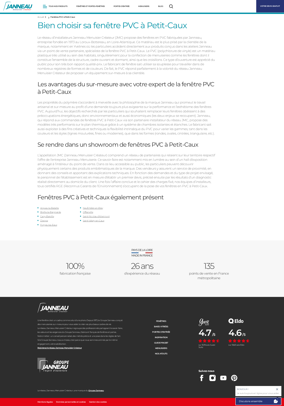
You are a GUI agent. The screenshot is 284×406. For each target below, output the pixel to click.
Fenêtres (161, 321)
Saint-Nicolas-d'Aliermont (96, 216)
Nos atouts (161, 353)
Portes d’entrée (161, 332)
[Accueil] (17, 6)
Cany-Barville (47, 216)
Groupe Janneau (96, 390)
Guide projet (161, 343)
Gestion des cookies (98, 402)
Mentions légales (45, 402)
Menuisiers (161, 348)
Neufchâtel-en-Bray (93, 208)
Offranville (88, 212)
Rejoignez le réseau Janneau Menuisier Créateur (59, 348)
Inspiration (161, 337)
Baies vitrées (161, 326)
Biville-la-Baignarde (50, 212)
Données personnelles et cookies (71, 402)
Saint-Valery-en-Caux (93, 220)
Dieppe (44, 220)
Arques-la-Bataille (49, 208)
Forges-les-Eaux (48, 224)
